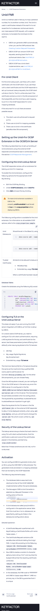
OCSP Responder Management (21, 154)
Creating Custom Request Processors (22, 48)
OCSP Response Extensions (17, 9)
